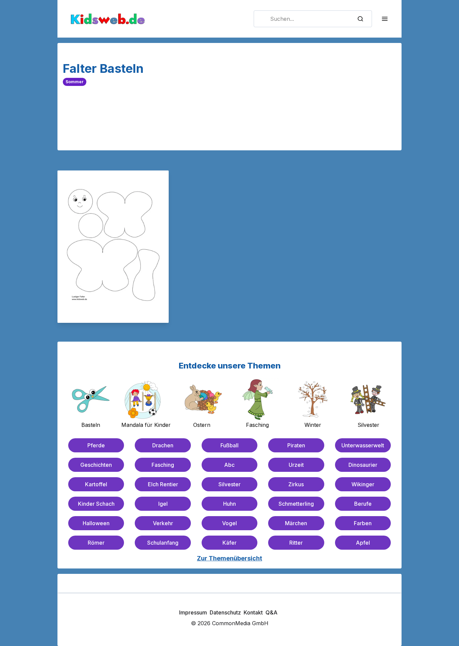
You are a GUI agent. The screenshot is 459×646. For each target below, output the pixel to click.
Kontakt (253, 612)
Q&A (271, 612)
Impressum (193, 612)
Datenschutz (225, 612)
